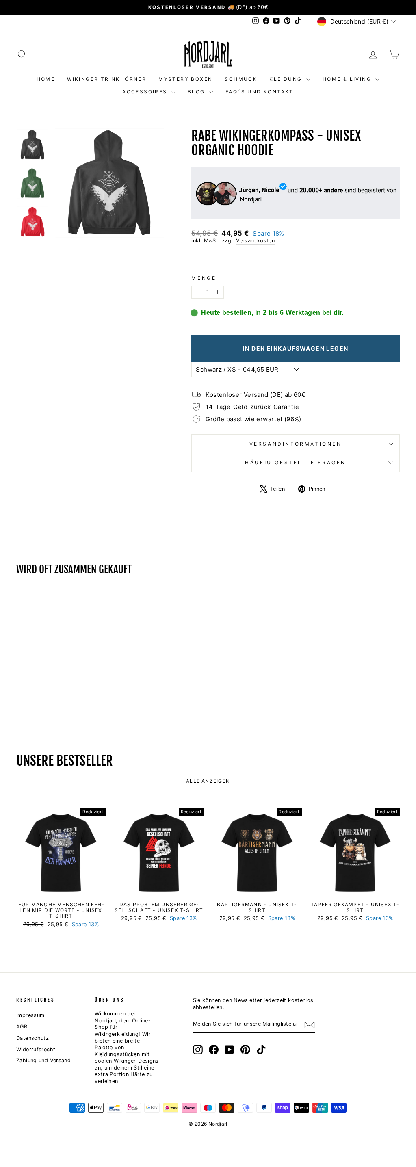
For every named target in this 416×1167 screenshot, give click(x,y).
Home (46, 79)
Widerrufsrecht (35, 1049)
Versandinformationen (295, 444)
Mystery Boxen (185, 79)
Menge (203, 278)
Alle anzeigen (208, 781)
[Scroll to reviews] (295, 260)
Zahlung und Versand (43, 1060)
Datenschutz (32, 1038)
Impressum (30, 1015)
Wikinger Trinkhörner (106, 79)
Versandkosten (255, 241)
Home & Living (348, 79)
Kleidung (286, 79)
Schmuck (241, 79)
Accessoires (145, 92)
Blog (197, 92)
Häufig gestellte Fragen (295, 462)
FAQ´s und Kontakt (259, 92)
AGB (21, 1027)
